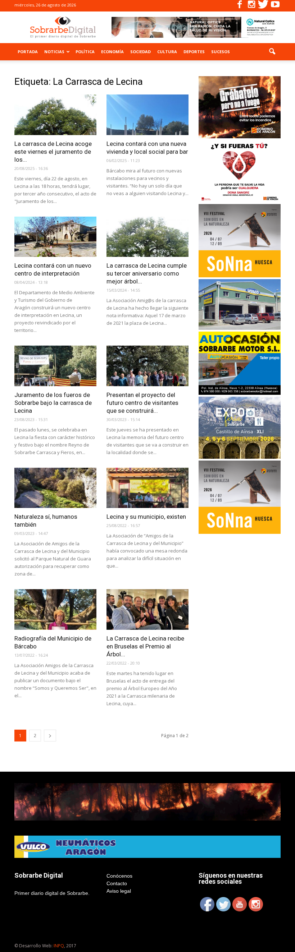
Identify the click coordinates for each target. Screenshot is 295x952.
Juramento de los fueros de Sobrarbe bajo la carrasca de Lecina (53, 402)
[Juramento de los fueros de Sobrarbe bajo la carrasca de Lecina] (55, 366)
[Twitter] (263, 5)
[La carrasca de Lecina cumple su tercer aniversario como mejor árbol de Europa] (147, 237)
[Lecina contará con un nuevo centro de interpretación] (55, 237)
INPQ (59, 946)
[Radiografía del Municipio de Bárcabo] (55, 609)
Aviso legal (118, 891)
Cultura (167, 51)
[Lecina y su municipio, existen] (147, 488)
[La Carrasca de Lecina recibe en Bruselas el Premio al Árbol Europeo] (147, 609)
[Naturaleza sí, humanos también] (55, 488)
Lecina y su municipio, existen (146, 516)
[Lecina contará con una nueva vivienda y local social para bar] (147, 114)
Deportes (194, 51)
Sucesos (220, 51)
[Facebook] (239, 5)
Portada (28, 51)
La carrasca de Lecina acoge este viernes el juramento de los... (53, 151)
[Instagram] (251, 5)
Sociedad (140, 51)
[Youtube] (275, 5)
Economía (112, 51)
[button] (272, 51)
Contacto (116, 883)
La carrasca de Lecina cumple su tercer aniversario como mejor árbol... (146, 273)
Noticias (54, 51)
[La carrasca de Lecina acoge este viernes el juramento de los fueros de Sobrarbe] (55, 114)
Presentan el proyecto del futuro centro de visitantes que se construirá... (142, 402)
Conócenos (119, 876)
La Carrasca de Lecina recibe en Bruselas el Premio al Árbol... (145, 646)
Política (85, 51)
